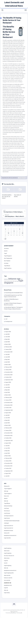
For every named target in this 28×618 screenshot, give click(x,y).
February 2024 (8, 397)
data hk (5, 250)
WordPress (13, 612)
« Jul (5, 238)
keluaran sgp (14, 279)
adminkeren (15, 177)
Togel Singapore (8, 255)
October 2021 (8, 468)
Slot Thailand (7, 260)
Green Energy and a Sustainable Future (14, 292)
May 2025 (7, 359)
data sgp (6, 491)
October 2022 (8, 438)
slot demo (6, 248)
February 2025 (8, 367)
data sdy (6, 500)
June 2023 (7, 417)
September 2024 (9, 379)
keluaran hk (6, 279)
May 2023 (7, 420)
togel (21, 279)
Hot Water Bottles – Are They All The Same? (7, 196)
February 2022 (8, 458)
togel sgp (16, 281)
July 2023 (7, 415)
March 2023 (8, 425)
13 (14, 231)
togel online (12, 281)
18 (8, 233)
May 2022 (7, 450)
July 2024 (7, 384)
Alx (21, 612)
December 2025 (8, 351)
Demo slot (6, 496)
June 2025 (7, 356)
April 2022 (7, 453)
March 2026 (8, 344)
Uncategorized (22, 177)
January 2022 (8, 460)
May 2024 (7, 389)
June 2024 (7, 387)
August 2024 (8, 382)
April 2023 (7, 422)
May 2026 (7, 339)
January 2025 (8, 369)
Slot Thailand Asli (8, 258)
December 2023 (8, 402)
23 (22, 233)
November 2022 (8, 435)
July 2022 (7, 445)
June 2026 (7, 336)
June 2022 (7, 448)
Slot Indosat (7, 510)
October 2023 (8, 407)
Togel (5, 253)
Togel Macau (7, 265)
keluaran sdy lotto (8, 577)
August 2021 (8, 473)
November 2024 (8, 374)
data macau (6, 550)
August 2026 (8, 331)
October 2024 (8, 377)
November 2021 (8, 465)
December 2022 (8, 432)
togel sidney (7, 592)
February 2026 (8, 346)
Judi (6, 319)
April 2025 (7, 362)
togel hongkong (7, 281)
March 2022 (8, 455)
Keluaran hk (6, 486)
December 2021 (8, 463)
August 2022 (8, 443)
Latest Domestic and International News (14, 4)
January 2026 (8, 349)
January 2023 (8, 430)
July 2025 (7, 354)
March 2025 (8, 364)
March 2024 (8, 395)
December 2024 (8, 372)
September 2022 (9, 440)
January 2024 (8, 400)
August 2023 (8, 412)
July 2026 (7, 334)
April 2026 (7, 341)
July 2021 (7, 476)
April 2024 (7, 392)
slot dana (6, 263)
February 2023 (8, 427)
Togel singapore (8, 488)
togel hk (6, 587)
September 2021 (9, 471)
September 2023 (9, 410)
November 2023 (8, 405)
